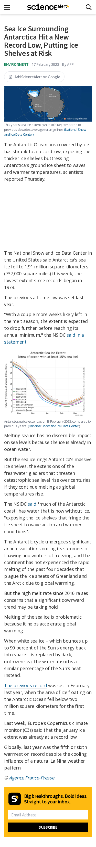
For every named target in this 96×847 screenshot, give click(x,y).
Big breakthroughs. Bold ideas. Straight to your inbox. (56, 798)
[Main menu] (8, 7)
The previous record (25, 685)
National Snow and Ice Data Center (53, 426)
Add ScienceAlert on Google (37, 76)
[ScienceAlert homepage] (48, 7)
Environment (16, 64)
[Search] (89, 7)
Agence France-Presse (31, 778)
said (32, 504)
